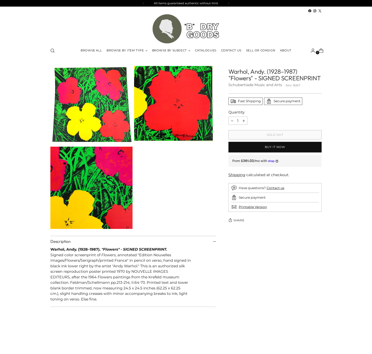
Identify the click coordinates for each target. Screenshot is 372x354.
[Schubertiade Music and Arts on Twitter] (320, 11)
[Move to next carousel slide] (318, 340)
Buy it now (275, 147)
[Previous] (143, 3)
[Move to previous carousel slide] (309, 341)
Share (239, 220)
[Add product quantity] (243, 121)
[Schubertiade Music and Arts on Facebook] (310, 11)
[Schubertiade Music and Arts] (186, 29)
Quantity (236, 112)
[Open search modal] (52, 51)
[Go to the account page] (311, 51)
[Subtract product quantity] (232, 121)
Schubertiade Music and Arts (255, 85)
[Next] (228, 3)
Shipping (236, 175)
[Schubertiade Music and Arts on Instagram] (315, 11)
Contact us (275, 188)
